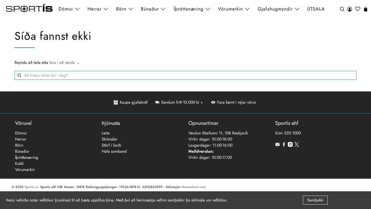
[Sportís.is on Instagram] (290, 145)
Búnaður (22, 151)
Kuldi (19, 163)
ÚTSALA (316, 9)
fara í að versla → (64, 62)
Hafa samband (114, 151)
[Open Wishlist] (358, 9)
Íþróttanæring (188, 9)
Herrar (20, 139)
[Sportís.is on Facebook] (283, 145)
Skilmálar (109, 139)
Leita (106, 133)
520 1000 (292, 133)
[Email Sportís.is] (277, 145)
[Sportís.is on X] (296, 145)
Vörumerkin (230, 9)
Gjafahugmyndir (275, 9)
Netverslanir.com (193, 187)
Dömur (21, 133)
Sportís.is (31, 187)
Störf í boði (111, 145)
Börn (19, 145)
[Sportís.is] (29, 9)
